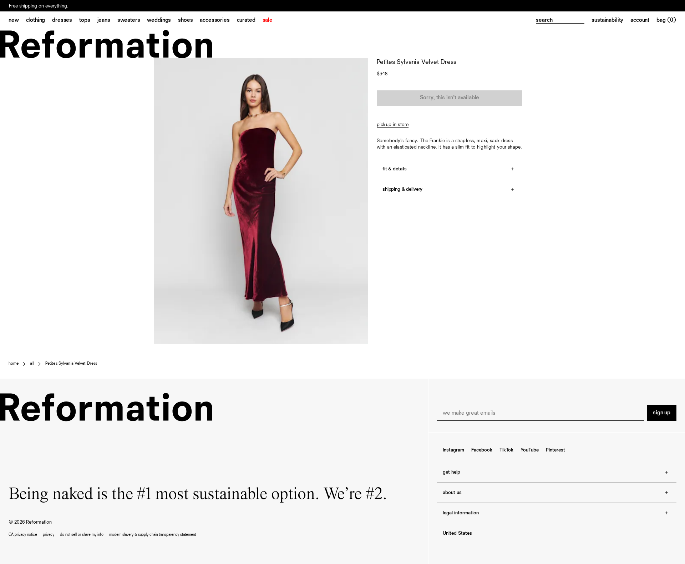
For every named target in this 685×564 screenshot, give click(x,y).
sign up (661, 413)
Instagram (453, 450)
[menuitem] (17, 21)
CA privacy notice (23, 534)
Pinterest (555, 450)
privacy (48, 534)
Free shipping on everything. (38, 6)
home (14, 363)
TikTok (506, 450)
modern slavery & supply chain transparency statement (152, 534)
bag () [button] (666, 20)
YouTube (530, 450)
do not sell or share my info (81, 534)
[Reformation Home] (342, 44)
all (32, 363)
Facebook (481, 450)
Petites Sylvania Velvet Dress (71, 363)
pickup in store (393, 124)
